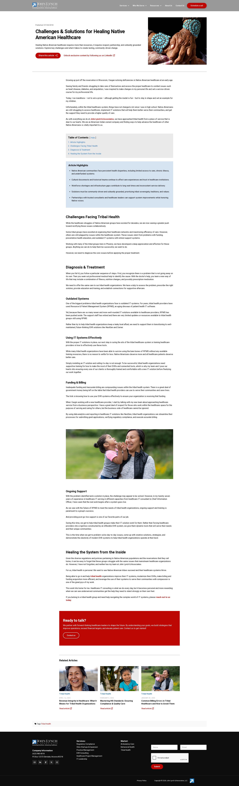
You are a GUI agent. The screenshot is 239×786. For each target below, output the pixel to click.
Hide (93, 138)
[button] (48, 55)
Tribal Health (46, 724)
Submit (157, 767)
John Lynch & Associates (102, 119)
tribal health (96, 576)
